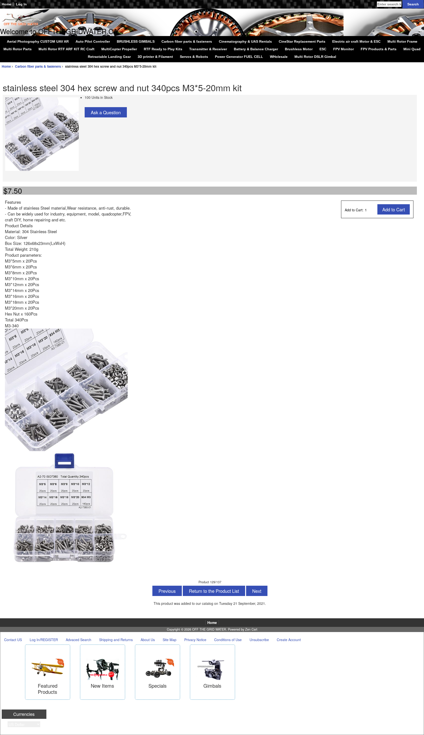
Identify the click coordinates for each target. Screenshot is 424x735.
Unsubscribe (259, 639)
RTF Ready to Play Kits (163, 49)
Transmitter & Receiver (208, 49)
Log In (21, 4)
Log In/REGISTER (44, 639)
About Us (148, 639)
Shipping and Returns (116, 639)
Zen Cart (251, 629)
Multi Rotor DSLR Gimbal (315, 57)
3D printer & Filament (155, 57)
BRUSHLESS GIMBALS (136, 41)
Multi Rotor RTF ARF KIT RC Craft (66, 49)
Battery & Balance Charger (256, 49)
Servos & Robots (194, 57)
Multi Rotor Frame (402, 41)
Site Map (169, 639)
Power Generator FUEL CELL (239, 57)
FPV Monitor (343, 49)
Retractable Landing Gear (109, 57)
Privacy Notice (195, 639)
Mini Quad (412, 49)
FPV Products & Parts (379, 49)
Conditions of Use (228, 639)
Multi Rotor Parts (17, 49)
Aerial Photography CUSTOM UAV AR (38, 41)
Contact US (13, 639)
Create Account (289, 639)
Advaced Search (78, 639)
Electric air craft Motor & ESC (356, 41)
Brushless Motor (299, 49)
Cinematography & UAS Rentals (245, 41)
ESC (322, 49)
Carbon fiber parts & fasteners (38, 66)
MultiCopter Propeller (119, 49)
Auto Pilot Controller (93, 41)
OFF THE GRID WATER (209, 629)
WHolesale (279, 57)
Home (6, 4)
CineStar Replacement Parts (302, 41)
